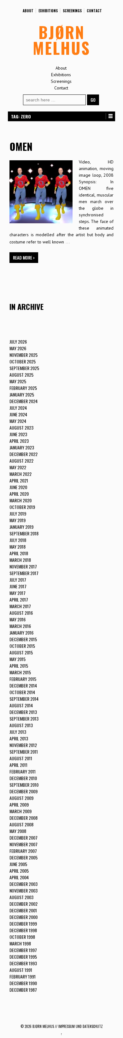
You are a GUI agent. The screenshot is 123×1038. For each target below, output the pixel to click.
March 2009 (20, 811)
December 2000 (23, 917)
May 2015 (17, 659)
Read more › (24, 257)
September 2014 (23, 698)
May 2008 (17, 831)
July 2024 (18, 407)
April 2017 (18, 599)
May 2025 (17, 381)
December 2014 (23, 685)
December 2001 (23, 910)
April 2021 (18, 480)
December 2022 (23, 454)
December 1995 (23, 956)
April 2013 (18, 738)
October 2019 (22, 507)
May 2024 (17, 421)
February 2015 (22, 679)
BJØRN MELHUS (61, 39)
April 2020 (19, 493)
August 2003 (21, 897)
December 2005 (23, 857)
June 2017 (17, 586)
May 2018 (17, 546)
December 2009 (23, 791)
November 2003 (23, 890)
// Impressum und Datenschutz (79, 1026)
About (28, 10)
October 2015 (22, 645)
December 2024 (23, 401)
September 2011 (23, 751)
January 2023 (21, 447)
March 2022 (20, 474)
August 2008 (21, 824)
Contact (94, 10)
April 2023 (19, 440)
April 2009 (19, 804)
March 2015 (20, 672)
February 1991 (22, 976)
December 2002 (23, 903)
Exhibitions (48, 10)
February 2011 (22, 771)
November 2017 (23, 566)
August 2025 (21, 374)
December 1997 (23, 950)
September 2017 (23, 573)
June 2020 (18, 487)
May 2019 (17, 520)
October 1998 (22, 936)
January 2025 (21, 394)
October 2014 (22, 692)
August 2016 (21, 612)
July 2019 (17, 513)
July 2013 (17, 731)
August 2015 (21, 652)
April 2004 (19, 877)
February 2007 (23, 850)
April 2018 (18, 553)
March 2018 (20, 559)
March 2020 (20, 500)
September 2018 (23, 533)
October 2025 (22, 361)
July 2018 (17, 540)
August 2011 (20, 758)
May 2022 (17, 467)
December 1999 (23, 923)
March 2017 (20, 606)
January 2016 (21, 632)
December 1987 (23, 989)
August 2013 (21, 725)
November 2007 (23, 844)
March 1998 (20, 943)
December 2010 (23, 778)
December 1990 (23, 983)
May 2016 (17, 619)
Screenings (72, 10)
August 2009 (21, 798)
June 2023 (18, 434)
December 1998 (23, 930)
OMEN (20, 146)
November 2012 (23, 745)
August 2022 (21, 460)
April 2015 (18, 665)
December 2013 (23, 712)
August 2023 (21, 427)
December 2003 (23, 884)
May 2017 (17, 593)
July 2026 (18, 341)
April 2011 (18, 764)
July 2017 (17, 579)
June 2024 (18, 414)
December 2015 (23, 639)
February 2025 (23, 388)
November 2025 (23, 354)
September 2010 (23, 784)
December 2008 (23, 817)
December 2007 (23, 837)
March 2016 (20, 626)
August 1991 (20, 970)
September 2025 (24, 368)
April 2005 (19, 870)
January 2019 (21, 526)
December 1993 (23, 963)
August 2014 (21, 705)
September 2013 (23, 718)
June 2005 (18, 864)
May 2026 (17, 348)
